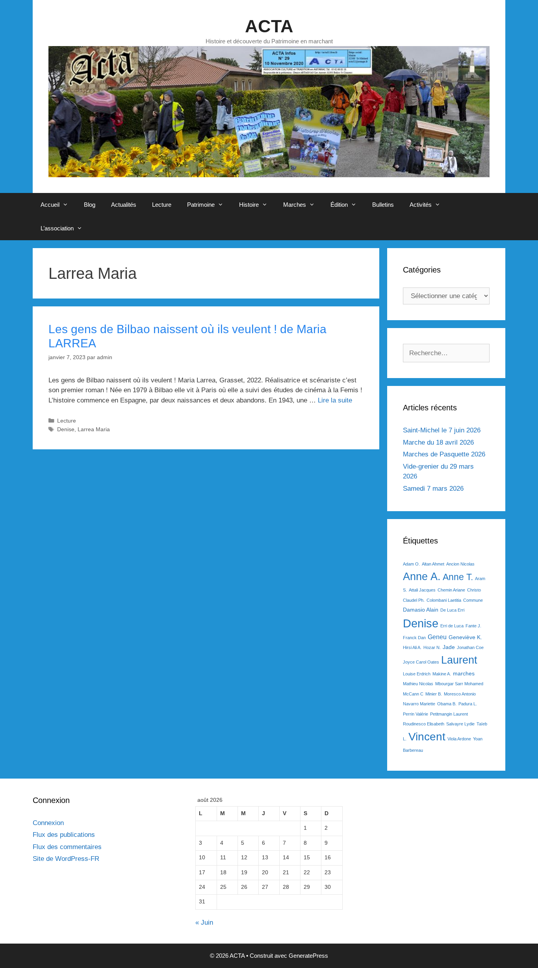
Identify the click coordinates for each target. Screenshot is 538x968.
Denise (65, 429)
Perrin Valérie (415, 714)
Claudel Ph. (414, 600)
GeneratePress (308, 955)
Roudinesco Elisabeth (423, 723)
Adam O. (411, 564)
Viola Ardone (459, 738)
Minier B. (433, 694)
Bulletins (383, 204)
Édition (339, 204)
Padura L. (467, 703)
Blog (89, 204)
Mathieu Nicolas (418, 683)
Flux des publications (64, 834)
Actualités (123, 204)
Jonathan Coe (470, 647)
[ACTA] (269, 111)
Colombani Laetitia (444, 600)
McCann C (413, 694)
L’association (57, 228)
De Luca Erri (452, 610)
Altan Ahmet (433, 564)
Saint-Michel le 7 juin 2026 (441, 430)
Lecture (161, 204)
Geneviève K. (465, 637)
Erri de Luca (452, 625)
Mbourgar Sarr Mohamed (459, 683)
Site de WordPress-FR (66, 858)
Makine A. (441, 673)
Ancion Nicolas (460, 564)
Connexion (48, 823)
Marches (294, 204)
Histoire (249, 204)
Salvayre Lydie (460, 723)
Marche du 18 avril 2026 (438, 442)
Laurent (459, 660)
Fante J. (473, 625)
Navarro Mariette (419, 703)
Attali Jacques (422, 590)
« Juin (204, 922)
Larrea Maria (94, 429)
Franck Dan (414, 637)
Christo (474, 590)
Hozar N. (432, 647)
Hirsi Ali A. (412, 647)
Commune (473, 600)
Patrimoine (201, 204)
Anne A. (422, 576)
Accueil (50, 204)
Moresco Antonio (460, 694)
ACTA (269, 26)
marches (464, 673)
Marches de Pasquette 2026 (444, 454)
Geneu (437, 636)
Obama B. (446, 703)
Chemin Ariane (451, 590)
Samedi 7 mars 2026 (433, 488)
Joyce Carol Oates (421, 662)
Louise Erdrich (416, 673)
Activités (421, 204)
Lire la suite (335, 400)
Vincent (426, 737)
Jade (449, 647)
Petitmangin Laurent (449, 714)
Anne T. (458, 577)
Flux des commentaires (67, 847)
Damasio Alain (420, 609)
